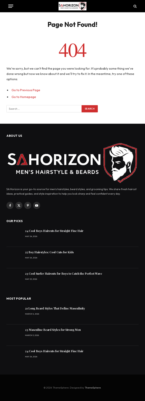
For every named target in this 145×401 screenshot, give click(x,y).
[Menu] (10, 6)
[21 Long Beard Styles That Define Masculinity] (14, 313)
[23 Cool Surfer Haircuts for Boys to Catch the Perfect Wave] (14, 279)
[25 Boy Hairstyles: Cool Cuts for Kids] (14, 257)
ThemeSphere (93, 387)
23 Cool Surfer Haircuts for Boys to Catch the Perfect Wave (63, 273)
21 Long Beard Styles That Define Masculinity (55, 308)
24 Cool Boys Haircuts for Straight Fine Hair (54, 231)
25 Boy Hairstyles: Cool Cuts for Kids (49, 252)
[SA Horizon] (72, 6)
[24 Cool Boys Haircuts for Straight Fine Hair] (14, 236)
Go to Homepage (24, 97)
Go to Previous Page (26, 90)
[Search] (135, 6)
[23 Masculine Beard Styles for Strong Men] (14, 335)
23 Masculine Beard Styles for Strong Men (53, 330)
